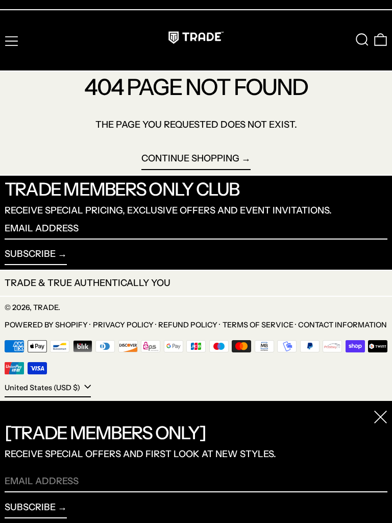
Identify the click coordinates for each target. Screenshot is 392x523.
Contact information (342, 324)
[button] (362, 39)
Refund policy (187, 324)
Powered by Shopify (46, 324)
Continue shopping (190, 158)
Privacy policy (123, 324)
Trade (45, 307)
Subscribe (30, 253)
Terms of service (258, 324)
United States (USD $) (43, 387)
